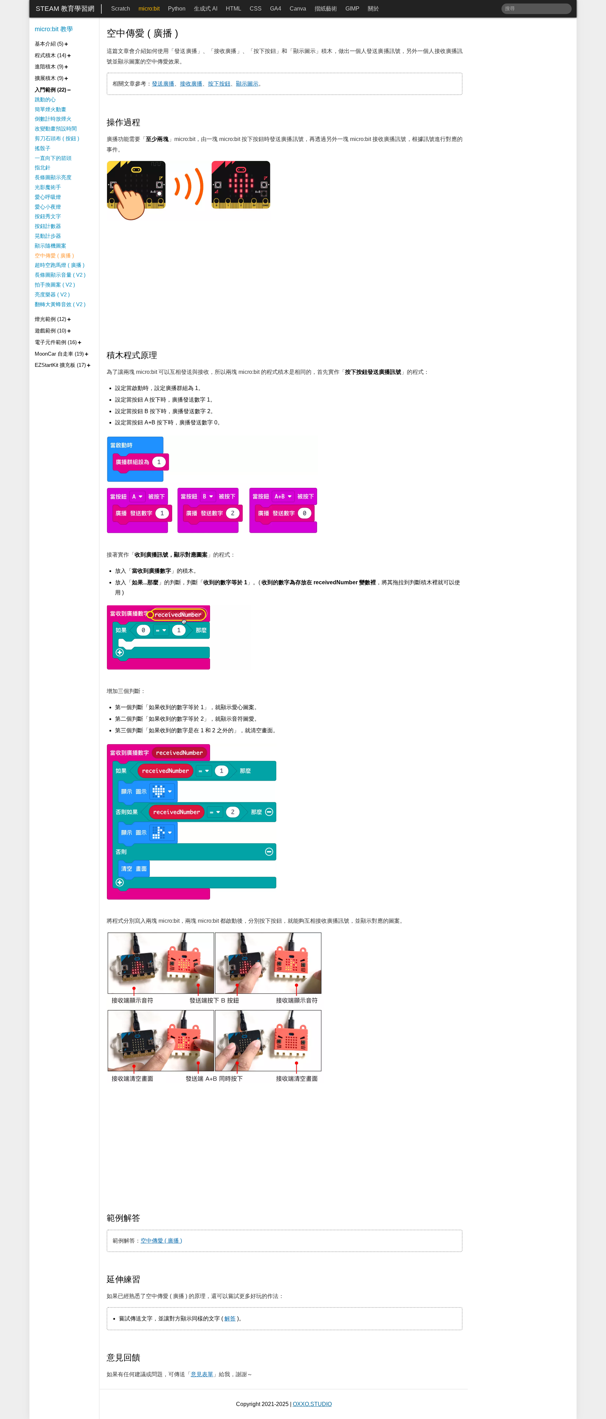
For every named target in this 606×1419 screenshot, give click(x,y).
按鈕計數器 (48, 226)
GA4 (275, 9)
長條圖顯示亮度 (53, 177)
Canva (298, 9)
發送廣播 (163, 84)
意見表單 (202, 1374)
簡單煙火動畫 (50, 109)
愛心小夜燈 (48, 207)
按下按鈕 (219, 84)
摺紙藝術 (326, 9)
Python (177, 9)
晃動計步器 (48, 236)
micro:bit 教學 (54, 29)
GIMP (352, 9)
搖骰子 (42, 148)
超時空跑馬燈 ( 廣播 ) (60, 265)
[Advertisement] (285, 286)
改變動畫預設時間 (56, 129)
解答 (230, 1319)
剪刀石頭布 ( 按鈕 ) (57, 138)
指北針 (42, 167)
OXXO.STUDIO (312, 1404)
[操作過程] (145, 122)
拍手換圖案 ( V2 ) (55, 285)
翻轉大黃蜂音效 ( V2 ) (60, 304)
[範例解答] (145, 1218)
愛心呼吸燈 (48, 197)
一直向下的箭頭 (53, 158)
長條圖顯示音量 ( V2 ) (60, 275)
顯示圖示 (247, 84)
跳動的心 (45, 99)
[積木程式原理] (162, 355)
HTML (233, 9)
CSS (256, 9)
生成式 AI (205, 9)
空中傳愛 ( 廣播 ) (161, 1241)
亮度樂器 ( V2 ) (52, 294)
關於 (373, 9)
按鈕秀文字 (48, 216)
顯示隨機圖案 (50, 246)
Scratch (120, 9)
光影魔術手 (48, 187)
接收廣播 (191, 84)
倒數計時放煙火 (53, 119)
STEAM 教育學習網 (65, 8)
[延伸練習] (145, 1279)
